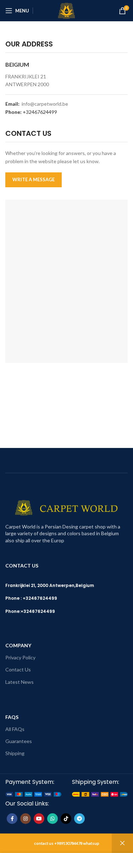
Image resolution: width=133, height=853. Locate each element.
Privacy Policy (20, 657)
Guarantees (18, 741)
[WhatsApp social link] (52, 818)
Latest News (19, 682)
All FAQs (14, 729)
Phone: (13, 611)
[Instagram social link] (25, 818)
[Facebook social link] (12, 818)
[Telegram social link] (79, 818)
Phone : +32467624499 (31, 598)
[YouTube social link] (39, 818)
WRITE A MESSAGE (33, 179)
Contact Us (18, 669)
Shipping (14, 753)
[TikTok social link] (66, 818)
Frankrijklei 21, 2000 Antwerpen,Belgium (49, 585)
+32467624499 (40, 112)
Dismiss (122, 843)
